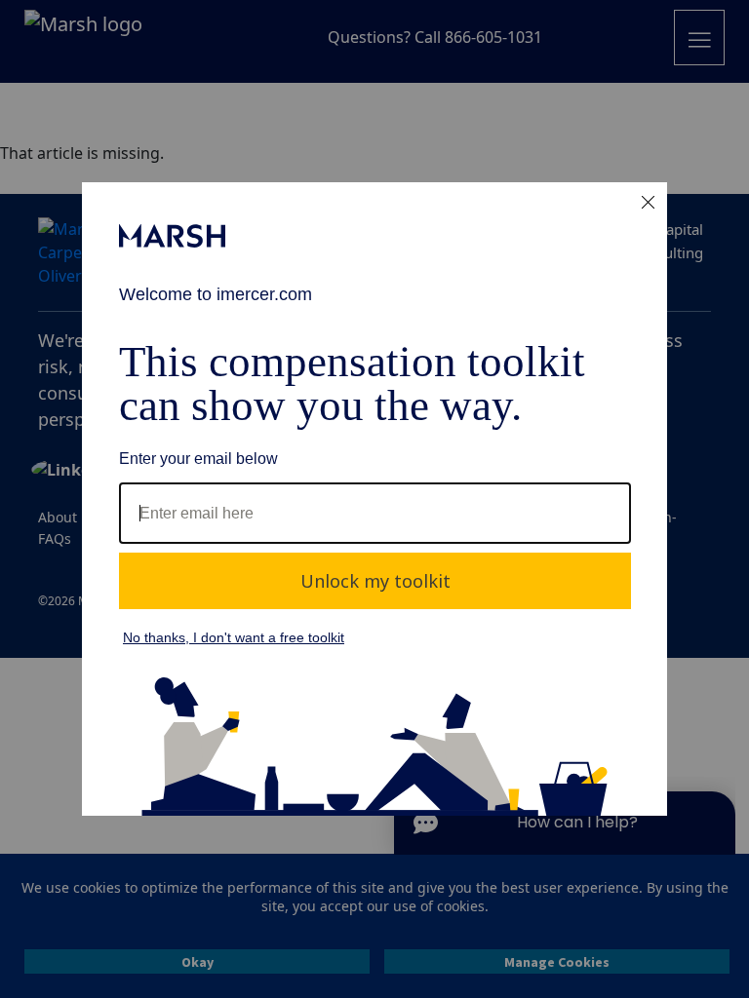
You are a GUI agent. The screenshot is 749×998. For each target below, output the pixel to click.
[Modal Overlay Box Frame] (374, 499)
